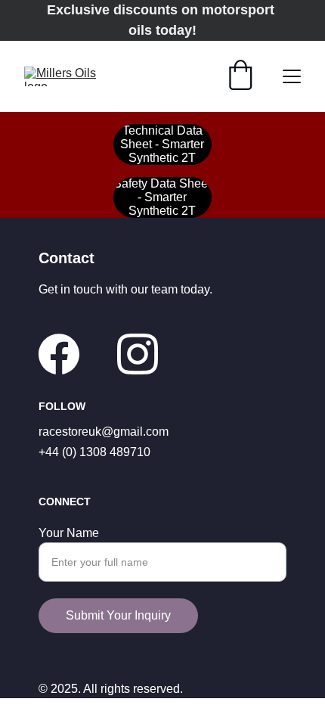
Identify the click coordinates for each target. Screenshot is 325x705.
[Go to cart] (240, 76)
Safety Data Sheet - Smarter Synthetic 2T (162, 197)
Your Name (69, 532)
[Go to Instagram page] (137, 354)
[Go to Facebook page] (59, 354)
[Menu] (292, 76)
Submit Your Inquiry (118, 615)
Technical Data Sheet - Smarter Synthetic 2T (162, 144)
